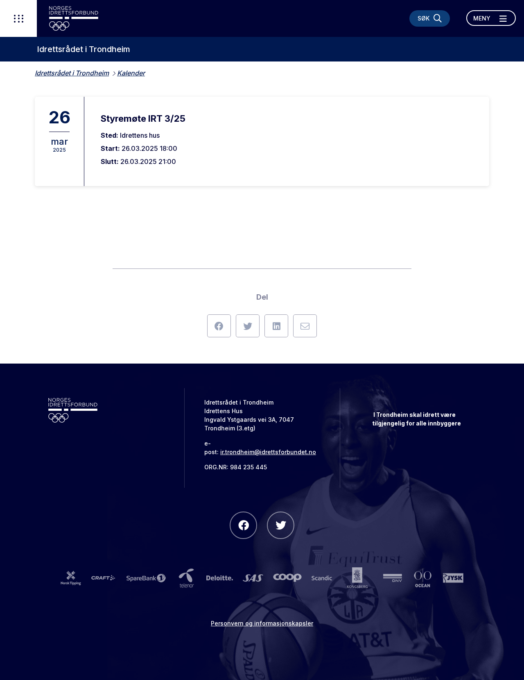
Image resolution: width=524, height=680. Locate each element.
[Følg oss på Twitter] (280, 525)
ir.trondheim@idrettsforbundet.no (268, 451)
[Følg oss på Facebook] (243, 525)
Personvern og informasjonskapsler (262, 623)
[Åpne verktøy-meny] (18, 18)
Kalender (131, 73)
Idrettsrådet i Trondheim (83, 49)
